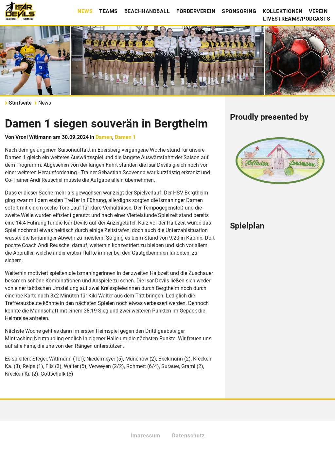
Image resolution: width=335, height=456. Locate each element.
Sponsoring (239, 11)
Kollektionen (282, 11)
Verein (318, 11)
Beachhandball (147, 11)
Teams (108, 11)
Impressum (145, 435)
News (85, 11)
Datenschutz (188, 435)
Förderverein (195, 11)
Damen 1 (125, 137)
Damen (104, 137)
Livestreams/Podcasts (296, 19)
